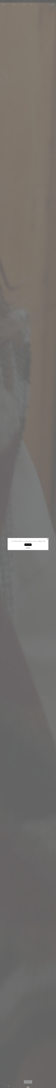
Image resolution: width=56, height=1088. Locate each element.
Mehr (44, 541)
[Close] (47, 539)
